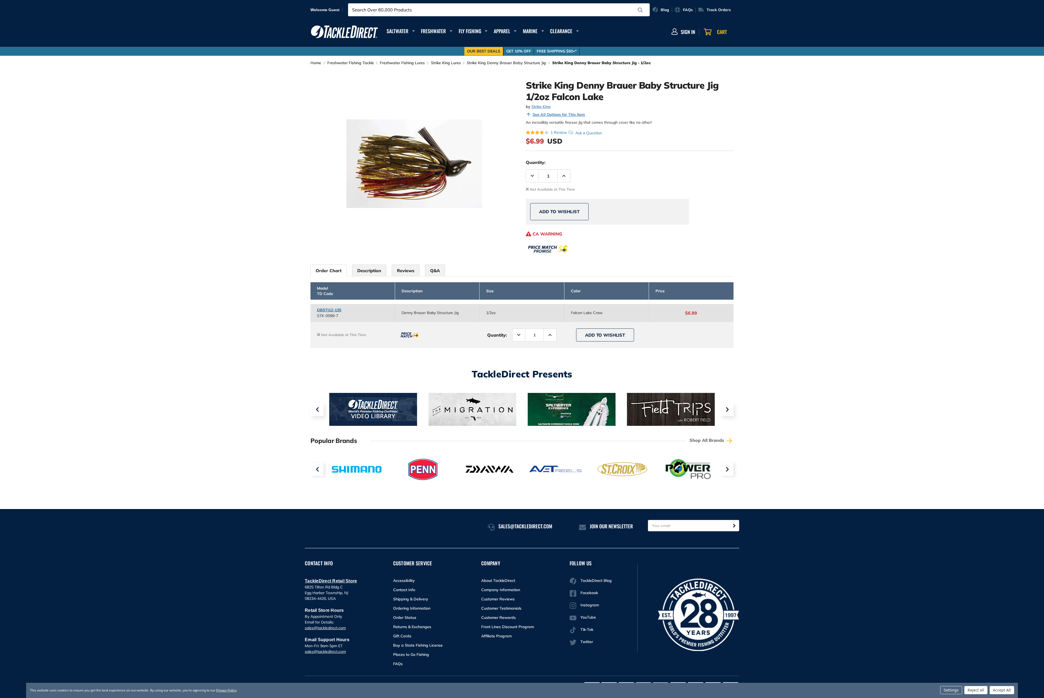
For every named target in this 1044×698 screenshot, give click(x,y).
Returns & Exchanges (412, 626)
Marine (530, 31)
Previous (317, 409)
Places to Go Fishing (411, 654)
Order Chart (328, 270)
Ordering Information (411, 608)
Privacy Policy (226, 690)
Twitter (586, 641)
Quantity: (535, 162)
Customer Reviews (498, 599)
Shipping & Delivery (410, 599)
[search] (640, 10)
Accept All (1002, 690)
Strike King (541, 106)
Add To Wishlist (559, 211)
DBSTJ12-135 (329, 310)
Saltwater (397, 31)
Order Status (404, 617)
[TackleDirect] (344, 31)
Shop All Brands (707, 440)
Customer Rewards (498, 617)
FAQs (398, 663)
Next (727, 409)
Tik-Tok (586, 629)
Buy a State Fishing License (418, 645)
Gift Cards (402, 636)
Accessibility (404, 580)
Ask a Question (588, 132)
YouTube (588, 617)
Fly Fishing (470, 31)
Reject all (976, 690)
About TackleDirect (498, 580)
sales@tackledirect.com (325, 627)
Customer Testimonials (501, 608)
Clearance (561, 31)
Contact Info (404, 589)
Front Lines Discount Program (507, 626)
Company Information (500, 589)
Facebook (589, 592)
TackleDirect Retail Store (331, 581)
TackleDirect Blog (596, 580)
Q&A (435, 270)
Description (369, 270)
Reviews (405, 270)
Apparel (502, 31)
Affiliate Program (496, 636)
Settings (951, 690)
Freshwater (433, 31)
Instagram (589, 605)
